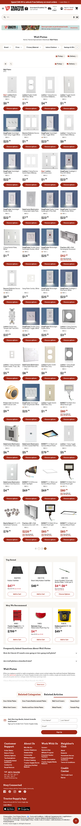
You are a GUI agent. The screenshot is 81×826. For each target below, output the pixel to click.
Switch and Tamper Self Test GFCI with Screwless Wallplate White (11, 327)
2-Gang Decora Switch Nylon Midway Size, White (30, 172)
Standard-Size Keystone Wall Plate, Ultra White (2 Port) (11, 483)
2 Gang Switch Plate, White (10, 248)
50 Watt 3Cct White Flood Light (68, 403)
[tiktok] (25, 791)
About (63, 750)
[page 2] (45, 548)
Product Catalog (30, 760)
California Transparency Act (53, 816)
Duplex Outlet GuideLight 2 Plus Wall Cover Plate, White (50, 210)
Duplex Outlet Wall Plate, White (29, 96)
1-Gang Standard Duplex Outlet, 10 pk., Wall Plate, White (11, 365)
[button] (69, 2)
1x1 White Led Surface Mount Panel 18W (49, 483)
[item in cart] (76, 8)
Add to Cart (17, 594)
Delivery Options (10, 755)
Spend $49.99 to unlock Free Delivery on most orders (34, 2)
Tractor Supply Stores (31, 763)
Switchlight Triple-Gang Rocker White (30, 403)
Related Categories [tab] (29, 694)
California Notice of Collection (60, 819)
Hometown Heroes (67, 755)
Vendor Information (48, 759)
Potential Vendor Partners (47, 756)
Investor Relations (30, 750)
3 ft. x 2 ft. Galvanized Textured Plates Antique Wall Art (11, 524)
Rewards (64, 753)
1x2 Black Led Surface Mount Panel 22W (68, 524)
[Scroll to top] (76, 821)
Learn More (64, 2)
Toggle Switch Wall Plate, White (67, 96)
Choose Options (64, 594)
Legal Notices (67, 816)
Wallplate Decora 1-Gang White (11, 289)
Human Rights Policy (27, 819)
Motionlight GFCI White (49, 248)
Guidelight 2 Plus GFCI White (68, 172)
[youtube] (20, 791)
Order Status (8, 750)
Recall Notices (9, 767)
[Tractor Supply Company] (14, 8)
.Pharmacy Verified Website (30, 766)
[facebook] (4, 791)
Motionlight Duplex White (49, 327)
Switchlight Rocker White (11, 210)
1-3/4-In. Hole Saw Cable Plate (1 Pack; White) (11, 445)
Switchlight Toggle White (11, 172)
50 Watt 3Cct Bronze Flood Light (68, 483)
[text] (54, 40)
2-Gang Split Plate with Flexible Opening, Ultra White (30, 365)
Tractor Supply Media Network (49, 762)
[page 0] (35, 548)
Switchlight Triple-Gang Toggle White (11, 134)
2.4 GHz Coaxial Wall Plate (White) (30, 445)
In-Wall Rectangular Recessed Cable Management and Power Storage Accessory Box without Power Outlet (69, 248)
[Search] (5, 17)
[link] (25, 40)
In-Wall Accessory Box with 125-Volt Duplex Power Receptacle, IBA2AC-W (30, 524)
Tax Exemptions (9, 758)
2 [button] (42, 548)
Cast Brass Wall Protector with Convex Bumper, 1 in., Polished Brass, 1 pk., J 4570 (11, 403)
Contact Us (8, 765)
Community (28, 755)
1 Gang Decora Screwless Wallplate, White (49, 96)
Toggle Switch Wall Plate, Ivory (48, 403)
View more (40, 684)
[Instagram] (15, 791)
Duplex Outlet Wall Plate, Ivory (48, 365)
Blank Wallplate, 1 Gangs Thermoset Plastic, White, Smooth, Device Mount (11, 96)
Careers (44, 747)
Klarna (63, 777)
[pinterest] (9, 791)
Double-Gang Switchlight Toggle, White (30, 327)
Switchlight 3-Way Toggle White (49, 134)
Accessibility (7, 818)
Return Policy (9, 753)
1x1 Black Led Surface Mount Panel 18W (49, 445)
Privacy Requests (8, 821)
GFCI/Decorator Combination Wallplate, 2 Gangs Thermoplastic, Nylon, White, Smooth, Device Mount (49, 172)
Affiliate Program (47, 752)
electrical (13, 675)
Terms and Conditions (36, 816)
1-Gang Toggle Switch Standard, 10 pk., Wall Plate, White (68, 445)
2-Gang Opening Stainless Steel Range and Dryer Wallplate (68, 327)
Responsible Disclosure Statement (23, 818)
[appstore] (9, 809)
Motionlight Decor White (49, 289)
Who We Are (28, 747)
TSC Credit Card (66, 775)
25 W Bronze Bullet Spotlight (29, 483)
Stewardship (28, 752)
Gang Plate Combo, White (30, 288)
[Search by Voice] (74, 17)
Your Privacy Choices (19, 816)
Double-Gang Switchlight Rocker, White (30, 248)
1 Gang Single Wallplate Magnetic (67, 365)
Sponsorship (45, 750)
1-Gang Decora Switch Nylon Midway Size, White (68, 134)
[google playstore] (23, 809)
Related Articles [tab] (53, 694)
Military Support (29, 758)
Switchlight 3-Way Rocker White (68, 210)
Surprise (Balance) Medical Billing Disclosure (48, 818)
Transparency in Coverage (11, 819)
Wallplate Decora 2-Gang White (30, 134)
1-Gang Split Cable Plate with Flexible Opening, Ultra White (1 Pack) (30, 210)
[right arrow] (77, 47)
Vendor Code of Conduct (42, 819)
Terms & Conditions (68, 762)
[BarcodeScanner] (77, 17)
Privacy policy (7, 816)
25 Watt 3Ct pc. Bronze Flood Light (49, 524)
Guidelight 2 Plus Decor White (68, 289)
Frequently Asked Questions (10, 761)
